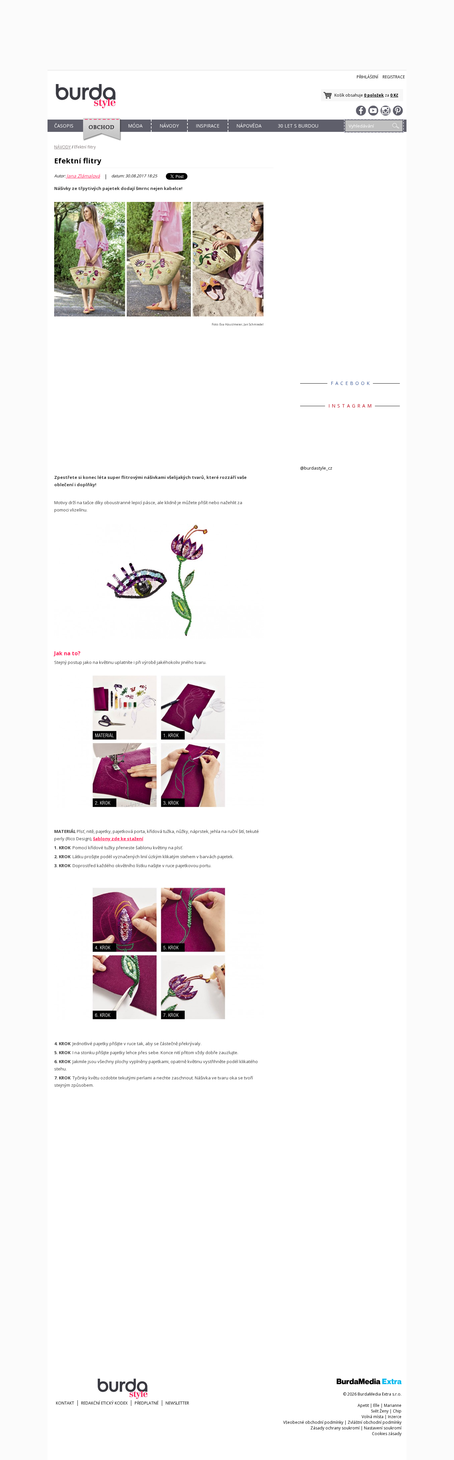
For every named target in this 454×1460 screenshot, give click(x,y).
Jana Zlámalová (83, 176)
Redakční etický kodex (104, 1403)
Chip (397, 1411)
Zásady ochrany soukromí (335, 1428)
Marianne (392, 1405)
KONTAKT (65, 1403)
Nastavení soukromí (382, 1428)
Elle (376, 1405)
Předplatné (147, 1403)
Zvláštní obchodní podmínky (374, 1422)
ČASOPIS (63, 126)
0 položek (374, 95)
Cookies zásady (386, 1433)
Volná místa (373, 1416)
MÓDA (135, 126)
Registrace (394, 77)
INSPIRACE (207, 126)
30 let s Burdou (298, 126)
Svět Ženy (380, 1411)
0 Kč (394, 95)
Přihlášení (367, 77)
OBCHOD (99, 133)
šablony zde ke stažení (118, 839)
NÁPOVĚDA (249, 126)
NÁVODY (169, 126)
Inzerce (394, 1416)
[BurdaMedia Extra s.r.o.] (369, 1383)
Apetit (363, 1405)
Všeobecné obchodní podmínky (313, 1422)
